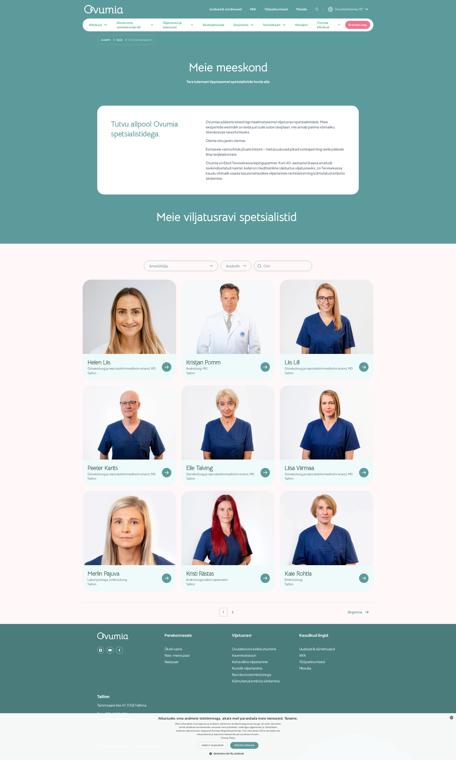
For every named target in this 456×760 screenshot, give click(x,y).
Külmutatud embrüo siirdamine (256, 681)
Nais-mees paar (177, 655)
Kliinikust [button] (95, 25)
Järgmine (354, 612)
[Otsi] (317, 9)
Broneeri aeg (357, 25)
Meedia (305, 668)
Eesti (119, 39)
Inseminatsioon (244, 655)
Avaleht (105, 39)
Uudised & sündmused (317, 649)
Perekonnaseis (178, 635)
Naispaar (171, 662)
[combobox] (451, 717)
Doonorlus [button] (241, 25)
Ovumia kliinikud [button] (323, 25)
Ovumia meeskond (139, 39)
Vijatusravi (241, 635)
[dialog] (228, 736)
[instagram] (100, 650)
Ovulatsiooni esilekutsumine (254, 649)
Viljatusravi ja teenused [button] (172, 25)
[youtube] (110, 650)
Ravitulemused (213, 25)
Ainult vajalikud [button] (212, 745)
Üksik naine (173, 649)
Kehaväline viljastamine (250, 662)
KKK (302, 655)
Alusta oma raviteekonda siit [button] (129, 25)
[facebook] (119, 650)
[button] (228, 753)
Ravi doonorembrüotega (251, 674)
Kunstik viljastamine (247, 668)
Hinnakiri (301, 25)
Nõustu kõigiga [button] (244, 745)
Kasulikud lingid (313, 635)
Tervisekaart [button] (272, 25)
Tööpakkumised (312, 662)
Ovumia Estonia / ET (349, 9)
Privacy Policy (228, 737)
